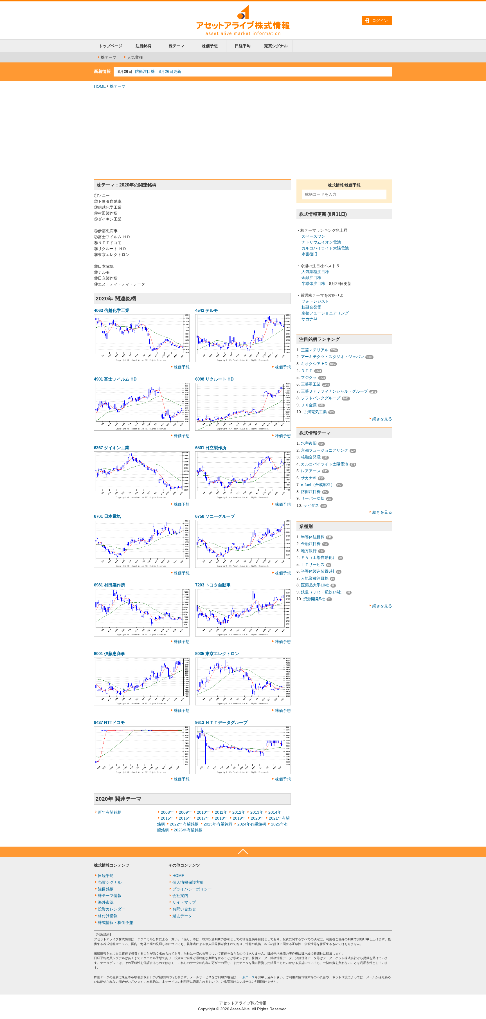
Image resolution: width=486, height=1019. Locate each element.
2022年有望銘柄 (184, 824)
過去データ (182, 916)
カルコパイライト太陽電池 (325, 248)
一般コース (247, 977)
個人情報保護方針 (188, 882)
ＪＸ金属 (309, 405)
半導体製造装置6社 (318, 571)
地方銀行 (309, 550)
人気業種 (135, 57)
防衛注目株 (311, 491)
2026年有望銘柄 (188, 830)
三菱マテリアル (314, 350)
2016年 (185, 818)
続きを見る (382, 419)
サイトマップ (184, 902)
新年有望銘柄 (110, 812)
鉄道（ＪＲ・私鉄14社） (323, 592)
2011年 (221, 812)
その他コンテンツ (184, 865)
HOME (100, 86)
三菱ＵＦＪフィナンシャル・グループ (334, 391)
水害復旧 (309, 254)
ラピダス (311, 505)
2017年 (203, 818)
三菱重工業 (311, 384)
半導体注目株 (313, 283)
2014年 (274, 812)
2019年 (239, 818)
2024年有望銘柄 (251, 824)
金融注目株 (311, 277)
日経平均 (243, 46)
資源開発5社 (314, 599)
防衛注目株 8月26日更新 (158, 71)
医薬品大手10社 (315, 585)
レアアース (311, 471)
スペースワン (313, 236)
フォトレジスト (315, 301)
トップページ (110, 46)
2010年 (203, 812)
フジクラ (309, 377)
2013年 (256, 812)
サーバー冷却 (313, 498)
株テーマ (176, 46)
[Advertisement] (243, 134)
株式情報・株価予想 (115, 922)
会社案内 (180, 895)
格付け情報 (108, 916)
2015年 (167, 818)
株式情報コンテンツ (111, 865)
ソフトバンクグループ (320, 398)
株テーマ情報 (110, 895)
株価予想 (210, 46)
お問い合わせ (184, 909)
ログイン (380, 20)
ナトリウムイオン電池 (321, 242)
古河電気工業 (315, 412)
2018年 (221, 818)
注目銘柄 (143, 46)
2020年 (257, 818)
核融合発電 (311, 307)
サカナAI (309, 319)
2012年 (238, 812)
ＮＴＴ (307, 370)
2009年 (185, 812)
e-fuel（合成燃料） (318, 484)
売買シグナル (276, 46)
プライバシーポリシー (192, 889)
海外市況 (106, 902)
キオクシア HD (314, 363)
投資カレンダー (111, 909)
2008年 (167, 812)
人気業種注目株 (315, 271)
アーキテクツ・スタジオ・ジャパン (332, 356)
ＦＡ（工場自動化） (318, 557)
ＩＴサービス (313, 564)
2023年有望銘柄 (218, 824)
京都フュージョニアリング (325, 313)
